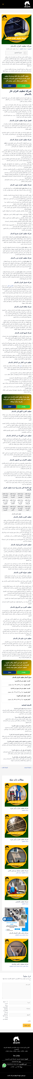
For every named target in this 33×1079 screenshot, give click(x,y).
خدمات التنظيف (25, 810)
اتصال (9, 86)
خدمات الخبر (18, 872)
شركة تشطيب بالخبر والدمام (20, 964)
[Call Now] (4, 919)
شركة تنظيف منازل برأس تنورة (19, 808)
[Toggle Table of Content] (24, 53)
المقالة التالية (4, 767)
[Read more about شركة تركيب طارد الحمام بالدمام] (16, 919)
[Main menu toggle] (3, 4)
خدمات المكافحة (18, 935)
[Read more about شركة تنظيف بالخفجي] (16, 888)
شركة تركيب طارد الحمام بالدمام (18, 933)
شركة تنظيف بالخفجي (22, 902)
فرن (20, 365)
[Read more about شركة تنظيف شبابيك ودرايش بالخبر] (16, 857)
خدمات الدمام (25, 935)
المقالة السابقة (28, 767)
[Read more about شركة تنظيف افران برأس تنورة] (16, 825)
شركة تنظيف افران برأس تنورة (19, 839)
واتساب (23, 86)
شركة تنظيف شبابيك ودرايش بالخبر (18, 870)
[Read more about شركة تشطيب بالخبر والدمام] (16, 950)
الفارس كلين (10, 285)
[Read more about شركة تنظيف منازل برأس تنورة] (16, 794)
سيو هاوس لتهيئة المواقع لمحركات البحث (16, 1075)
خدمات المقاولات (12, 966)
